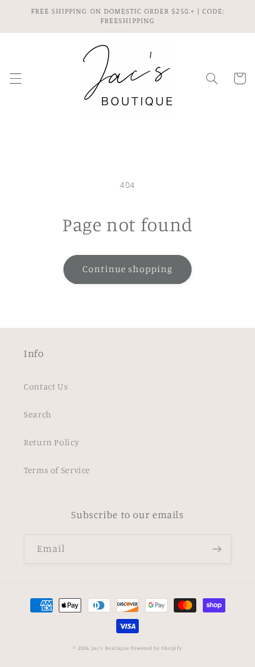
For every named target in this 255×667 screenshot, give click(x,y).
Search (38, 414)
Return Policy (51, 442)
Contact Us (46, 386)
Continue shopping (127, 269)
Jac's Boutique (110, 647)
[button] (15, 78)
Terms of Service (57, 470)
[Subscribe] (217, 548)
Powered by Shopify (155, 647)
